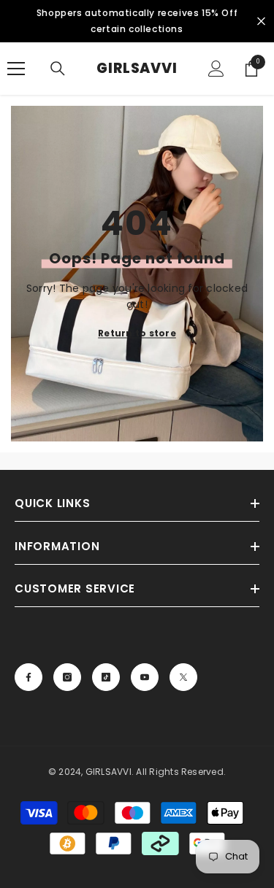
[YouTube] (145, 677)
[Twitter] (183, 677)
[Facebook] (28, 677)
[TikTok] (106, 677)
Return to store (137, 333)
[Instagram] (67, 677)
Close (261, 21)
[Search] (57, 68)
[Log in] (216, 69)
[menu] (16, 68)
